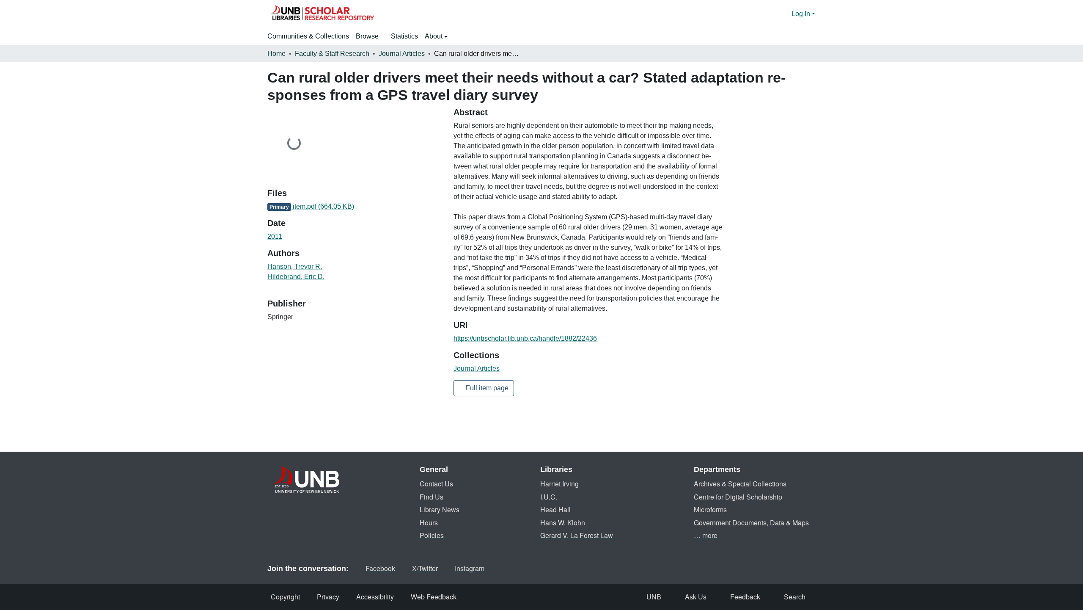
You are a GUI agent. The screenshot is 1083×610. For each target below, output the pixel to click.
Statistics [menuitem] (404, 36)
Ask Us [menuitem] (695, 597)
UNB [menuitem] (653, 597)
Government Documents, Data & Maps (751, 522)
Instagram (469, 568)
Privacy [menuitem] (328, 597)
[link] (355, 206)
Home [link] (276, 53)
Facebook (380, 568)
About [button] (434, 36)
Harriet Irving (559, 484)
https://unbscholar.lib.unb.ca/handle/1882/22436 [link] (525, 338)
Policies (432, 535)
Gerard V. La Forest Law (576, 535)
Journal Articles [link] (402, 53)
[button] (322, 14)
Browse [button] (367, 36)
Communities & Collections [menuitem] (308, 36)
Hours (429, 522)
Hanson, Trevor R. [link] (294, 266)
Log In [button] (802, 13)
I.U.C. (548, 497)
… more (705, 535)
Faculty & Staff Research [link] (332, 53)
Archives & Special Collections (740, 484)
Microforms (710, 509)
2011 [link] (274, 236)
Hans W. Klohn (562, 522)
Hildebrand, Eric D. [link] (295, 276)
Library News (439, 509)
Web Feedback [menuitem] (433, 597)
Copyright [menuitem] (285, 597)
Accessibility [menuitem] (375, 597)
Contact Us (436, 484)
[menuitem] (370, 36)
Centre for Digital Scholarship (738, 497)
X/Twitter (425, 568)
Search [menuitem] (794, 597)
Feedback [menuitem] (745, 597)
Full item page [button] (486, 388)
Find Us (431, 497)
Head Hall (555, 509)
